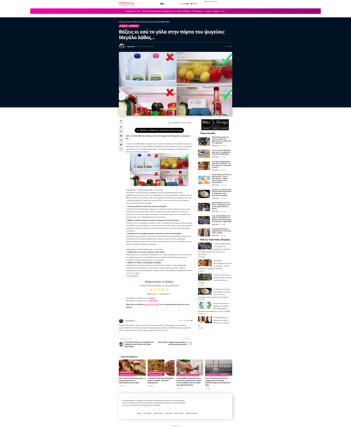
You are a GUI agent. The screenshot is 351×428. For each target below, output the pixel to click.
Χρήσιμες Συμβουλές (184, 375)
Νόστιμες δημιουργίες (127, 375)
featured (123, 26)
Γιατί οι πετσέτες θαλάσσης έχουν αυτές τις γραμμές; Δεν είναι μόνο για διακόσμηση (221, 152)
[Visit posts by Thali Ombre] (121, 320)
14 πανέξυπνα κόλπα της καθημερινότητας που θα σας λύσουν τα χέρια (221, 231)
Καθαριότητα (224, 375)
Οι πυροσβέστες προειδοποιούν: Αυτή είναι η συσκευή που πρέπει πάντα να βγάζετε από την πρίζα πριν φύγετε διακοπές (189, 381)
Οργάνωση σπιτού (211, 375)
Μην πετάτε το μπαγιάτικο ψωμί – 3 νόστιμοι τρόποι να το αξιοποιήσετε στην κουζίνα (132, 380)
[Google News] (187, 4)
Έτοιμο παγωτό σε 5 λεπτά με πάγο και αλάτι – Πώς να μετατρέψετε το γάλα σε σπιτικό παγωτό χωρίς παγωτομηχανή (221, 178)
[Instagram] (189, 4)
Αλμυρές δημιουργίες (155, 375)
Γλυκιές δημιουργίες (126, 372)
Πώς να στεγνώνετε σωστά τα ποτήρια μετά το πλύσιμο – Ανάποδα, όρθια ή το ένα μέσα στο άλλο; (218, 381)
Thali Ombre (131, 46)
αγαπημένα (134, 26)
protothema (133, 276)
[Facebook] (183, 4)
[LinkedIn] (192, 320)
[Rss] (196, 4)
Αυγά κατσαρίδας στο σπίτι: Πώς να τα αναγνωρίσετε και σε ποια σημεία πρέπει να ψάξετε (221, 205)
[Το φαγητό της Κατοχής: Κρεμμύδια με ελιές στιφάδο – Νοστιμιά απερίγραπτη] (161, 367)
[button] (172, 4)
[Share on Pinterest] (121, 136)
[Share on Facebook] (121, 127)
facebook (152, 298)
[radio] (151, 290)
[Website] (184, 320)
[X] (185, 4)
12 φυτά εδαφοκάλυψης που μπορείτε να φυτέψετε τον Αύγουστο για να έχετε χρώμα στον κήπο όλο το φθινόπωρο (222, 218)
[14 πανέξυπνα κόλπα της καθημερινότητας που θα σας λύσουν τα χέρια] (204, 232)
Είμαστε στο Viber (151, 304)
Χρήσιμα (195, 375)
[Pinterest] (191, 4)
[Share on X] (121, 131)
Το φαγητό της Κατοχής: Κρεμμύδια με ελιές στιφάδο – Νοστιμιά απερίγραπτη (160, 380)
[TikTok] (194, 4)
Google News (153, 301)
